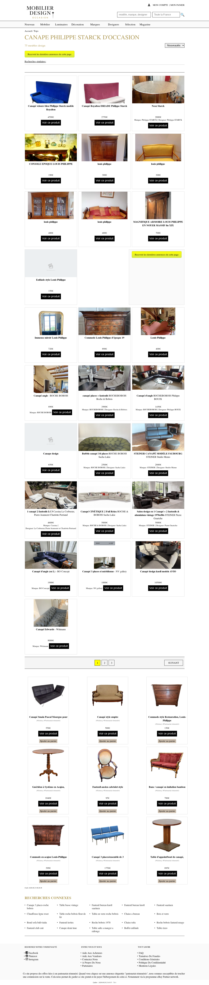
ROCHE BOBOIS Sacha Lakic (104, 455)
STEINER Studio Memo (158, 455)
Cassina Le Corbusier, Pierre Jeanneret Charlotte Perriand (51, 513)
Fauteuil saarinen (165, 905)
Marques (95, 24)
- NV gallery (104, 571)
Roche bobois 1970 (101, 922)
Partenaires (87, 965)
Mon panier (177, 4)
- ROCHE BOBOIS (51, 395)
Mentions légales (147, 965)
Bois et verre (163, 913)
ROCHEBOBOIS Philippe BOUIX (158, 397)
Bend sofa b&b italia (37, 922)
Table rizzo (162, 928)
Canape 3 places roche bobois (38, 906)
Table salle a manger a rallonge (102, 929)
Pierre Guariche (171, 525)
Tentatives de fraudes (149, 956)
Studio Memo (171, 467)
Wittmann (44, 646)
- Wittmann (51, 629)
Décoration (77, 24)
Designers (113, 24)
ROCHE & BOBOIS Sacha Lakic (104, 513)
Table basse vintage (68, 905)
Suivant (173, 662)
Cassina (54, 525)
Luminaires (61, 24)
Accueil (28, 30)
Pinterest (32, 956)
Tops (36, 30)
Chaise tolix (130, 922)
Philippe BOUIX (174, 409)
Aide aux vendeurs (92, 956)
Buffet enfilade (131, 928)
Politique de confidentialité (152, 962)
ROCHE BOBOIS (44, 412)
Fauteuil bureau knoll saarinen (102, 906)
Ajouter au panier (48, 741)
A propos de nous (91, 962)
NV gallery (98, 588)
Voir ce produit (51, 122)
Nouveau (29, 24)
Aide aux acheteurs (92, 952)
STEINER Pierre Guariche (158, 515)
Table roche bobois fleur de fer (72, 915)
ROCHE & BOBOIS (98, 525)
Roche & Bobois (120, 409)
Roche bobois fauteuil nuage (170, 922)
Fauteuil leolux (66, 922)
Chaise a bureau (132, 913)
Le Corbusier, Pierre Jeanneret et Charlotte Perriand (55, 528)
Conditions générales (149, 959)
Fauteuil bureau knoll (134, 905)
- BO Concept (50, 571)
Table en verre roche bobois (105, 913)
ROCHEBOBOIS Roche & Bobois (104, 397)
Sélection (130, 24)
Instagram (33, 959)
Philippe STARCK (149, 119)
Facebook (33, 952)
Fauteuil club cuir (35, 928)
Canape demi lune (68, 928)
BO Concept (44, 588)
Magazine (145, 24)
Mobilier (45, 24)
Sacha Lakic (120, 467)
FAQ (141, 952)
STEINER (151, 467)
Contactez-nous (90, 959)
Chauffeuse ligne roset (38, 913)
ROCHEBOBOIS (96, 409)
